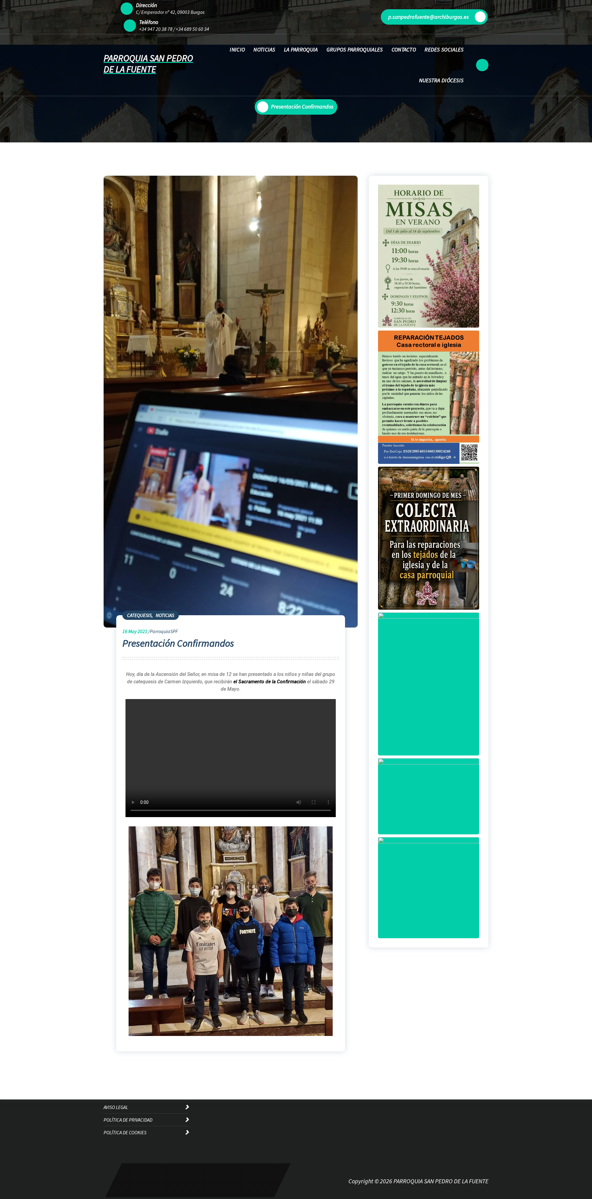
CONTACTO (404, 49)
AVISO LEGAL (116, 1107)
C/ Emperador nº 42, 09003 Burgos (170, 12)
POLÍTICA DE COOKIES (125, 1132)
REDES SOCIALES (444, 49)
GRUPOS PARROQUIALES (355, 49)
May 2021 (134, 631)
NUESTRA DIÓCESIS (441, 80)
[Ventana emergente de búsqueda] (482, 65)
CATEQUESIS (139, 615)
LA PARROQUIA (301, 49)
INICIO (237, 49)
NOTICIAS (264, 49)
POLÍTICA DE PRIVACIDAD (128, 1120)
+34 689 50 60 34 (192, 29)
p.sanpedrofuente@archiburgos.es (428, 16)
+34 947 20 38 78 (155, 29)
